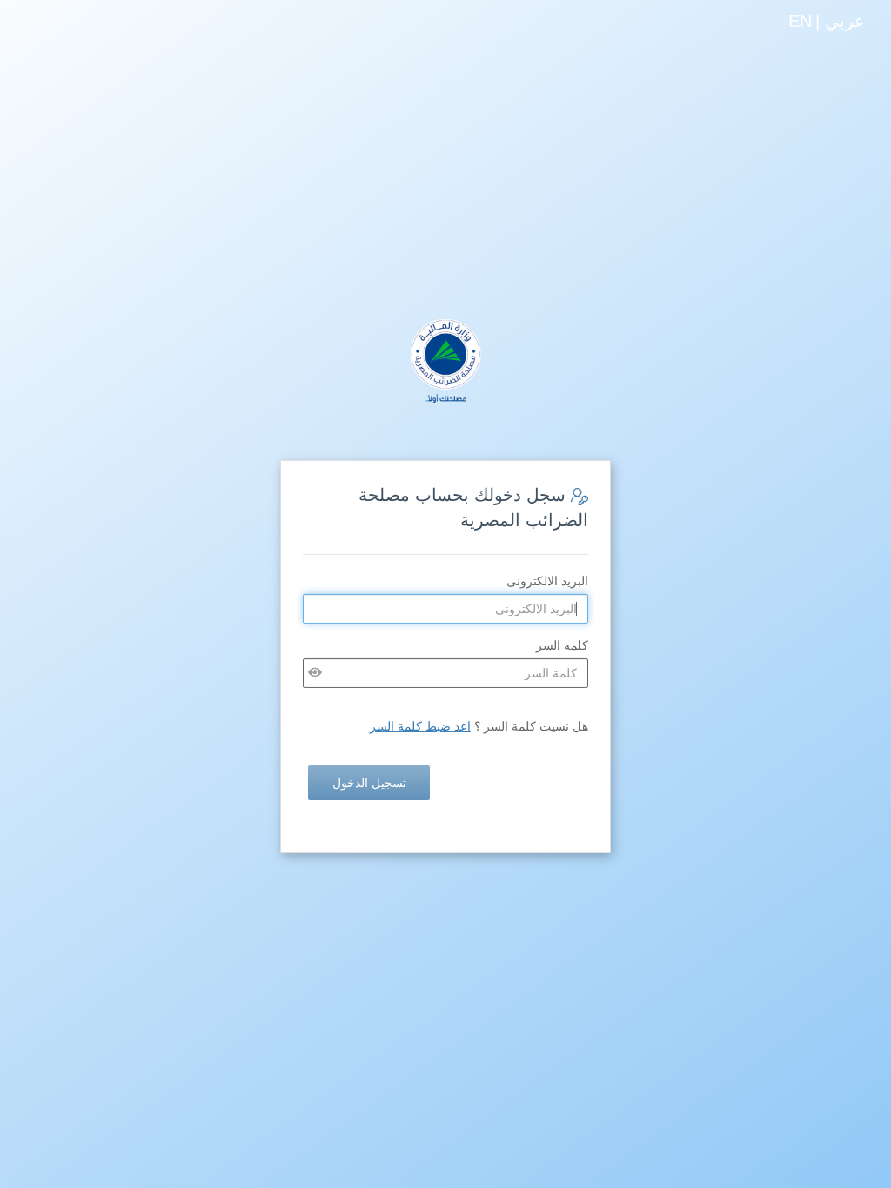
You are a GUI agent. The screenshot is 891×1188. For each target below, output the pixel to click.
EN (800, 20)
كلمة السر (562, 645)
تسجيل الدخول (369, 783)
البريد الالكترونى (547, 581)
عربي (845, 20)
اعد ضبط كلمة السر (420, 726)
